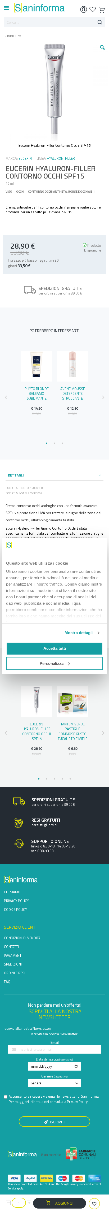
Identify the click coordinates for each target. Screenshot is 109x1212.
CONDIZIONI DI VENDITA (22, 938)
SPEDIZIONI (13, 964)
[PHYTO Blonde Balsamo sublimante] (36, 366)
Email (55, 1042)
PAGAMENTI (13, 955)
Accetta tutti (54, 648)
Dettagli (16, 475)
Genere (47, 1076)
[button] (102, 51)
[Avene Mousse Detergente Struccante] (72, 366)
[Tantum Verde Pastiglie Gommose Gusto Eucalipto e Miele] (72, 701)
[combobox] (54, 22)
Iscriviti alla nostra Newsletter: (27, 1028)
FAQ (7, 981)
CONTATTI (11, 946)
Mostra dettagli (79, 632)
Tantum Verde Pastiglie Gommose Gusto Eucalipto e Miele (72, 731)
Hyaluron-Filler (61, 158)
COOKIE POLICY (15, 909)
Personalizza (51, 663)
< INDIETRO (11, 36)
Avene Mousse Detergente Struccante (72, 393)
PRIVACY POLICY (16, 900)
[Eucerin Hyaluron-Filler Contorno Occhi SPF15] (36, 701)
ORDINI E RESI (14, 973)
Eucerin (25, 158)
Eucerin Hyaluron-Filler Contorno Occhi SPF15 (36, 731)
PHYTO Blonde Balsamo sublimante (37, 393)
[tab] (55, 475)
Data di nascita (47, 1059)
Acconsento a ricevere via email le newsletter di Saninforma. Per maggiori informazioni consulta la (54, 1099)
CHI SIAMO (12, 892)
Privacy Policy (77, 1101)
